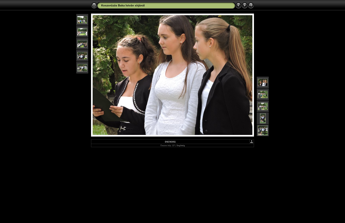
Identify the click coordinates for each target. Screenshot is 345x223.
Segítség (180, 145)
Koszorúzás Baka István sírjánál (123, 5)
